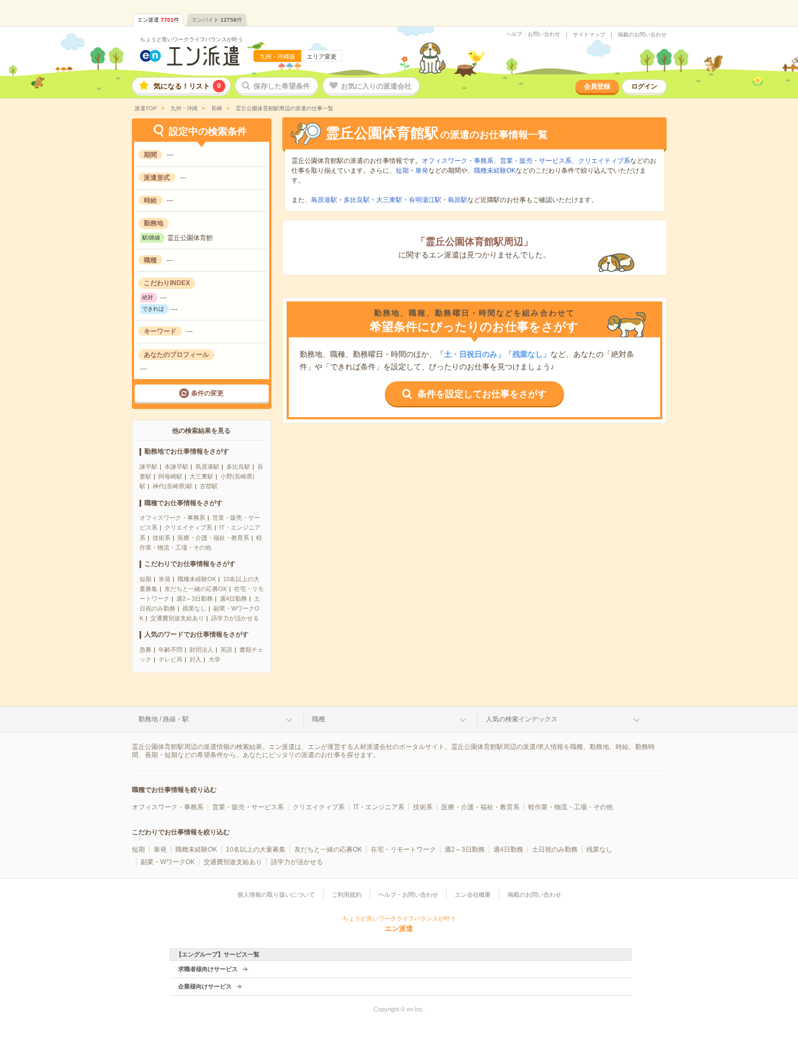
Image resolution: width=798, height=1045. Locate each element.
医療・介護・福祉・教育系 (213, 537)
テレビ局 (170, 659)
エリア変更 (322, 56)
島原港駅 (207, 466)
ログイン (644, 86)
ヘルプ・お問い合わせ (533, 34)
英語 (226, 649)
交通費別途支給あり (177, 618)
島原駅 (457, 200)
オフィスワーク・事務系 (172, 517)
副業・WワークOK (168, 862)
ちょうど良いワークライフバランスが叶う (191, 39)
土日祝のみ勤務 (555, 849)
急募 (145, 649)
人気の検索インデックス (522, 719)
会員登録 (597, 86)
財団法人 (201, 649)
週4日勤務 (233, 598)
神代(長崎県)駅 (173, 486)
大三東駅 (201, 476)
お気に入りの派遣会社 (376, 86)
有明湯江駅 (425, 200)
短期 (145, 579)
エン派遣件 (158, 20)
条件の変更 (207, 393)
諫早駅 (148, 466)
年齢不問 (170, 649)
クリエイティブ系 (188, 527)
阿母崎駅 (170, 476)
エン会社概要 (473, 894)
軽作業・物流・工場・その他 (570, 807)
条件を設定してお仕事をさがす (482, 394)
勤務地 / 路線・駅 (163, 719)
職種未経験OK (197, 579)
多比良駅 (238, 466)
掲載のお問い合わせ (642, 34)
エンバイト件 (217, 20)
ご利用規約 (347, 894)
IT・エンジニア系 (378, 807)
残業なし (194, 608)
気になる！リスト (187, 86)
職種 (318, 719)
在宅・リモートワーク (403, 849)
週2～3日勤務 (194, 598)
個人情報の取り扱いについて (276, 894)
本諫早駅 (176, 466)
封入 (195, 659)
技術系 (161, 537)
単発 (164, 579)
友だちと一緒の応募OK (195, 589)
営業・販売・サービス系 (536, 161)
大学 (214, 659)
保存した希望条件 (282, 86)
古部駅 (209, 486)
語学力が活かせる (235, 618)
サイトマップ (589, 34)
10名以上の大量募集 (256, 849)
